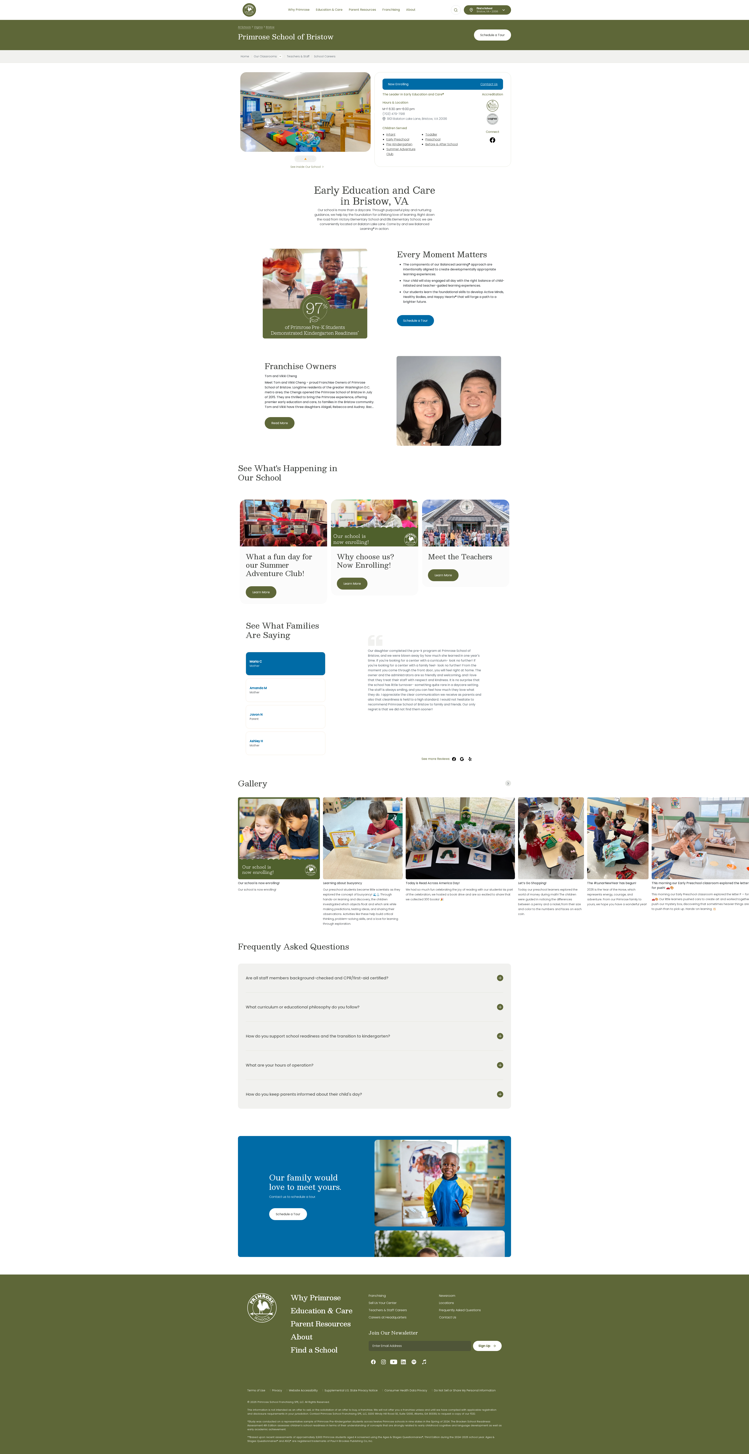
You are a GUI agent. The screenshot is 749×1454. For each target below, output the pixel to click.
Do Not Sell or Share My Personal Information (465, 1390)
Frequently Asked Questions (460, 1310)
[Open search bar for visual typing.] (456, 10)
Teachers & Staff (298, 56)
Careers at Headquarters (387, 1317)
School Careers (324, 56)
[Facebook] (492, 140)
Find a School (314, 1349)
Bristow (270, 27)
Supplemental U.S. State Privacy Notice (351, 1390)
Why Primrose (316, 1297)
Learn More (261, 592)
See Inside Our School (305, 167)
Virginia (258, 27)
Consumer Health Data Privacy (405, 1390)
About (301, 1336)
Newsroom (447, 1295)
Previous (237, 112)
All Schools (244, 27)
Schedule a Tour (492, 35)
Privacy (277, 1390)
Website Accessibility (303, 1390)
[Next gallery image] (508, 783)
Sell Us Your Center (383, 1303)
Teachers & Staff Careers (388, 1310)
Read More (279, 423)
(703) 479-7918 (393, 114)
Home (245, 56)
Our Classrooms (265, 56)
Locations (446, 1303)
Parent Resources (321, 1323)
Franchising (377, 1295)
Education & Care (321, 1310)
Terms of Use (256, 1390)
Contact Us (489, 84)
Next (373, 112)
